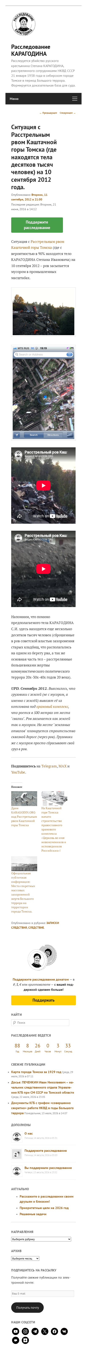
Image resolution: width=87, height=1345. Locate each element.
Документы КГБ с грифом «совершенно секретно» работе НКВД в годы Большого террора (42, 1108)
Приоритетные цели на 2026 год (44, 1208)
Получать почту (27, 1307)
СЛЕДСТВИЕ (36, 927)
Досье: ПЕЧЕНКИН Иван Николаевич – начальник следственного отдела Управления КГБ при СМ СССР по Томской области (42, 1087)
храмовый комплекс (52, 706)
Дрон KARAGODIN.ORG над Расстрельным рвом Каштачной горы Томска (24, 816)
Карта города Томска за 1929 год (36, 1072)
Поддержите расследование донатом (41, 979)
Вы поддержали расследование (48, 1168)
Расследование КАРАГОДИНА (30, 50)
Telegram (49, 766)
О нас (28, 1133)
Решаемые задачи (33, 1214)
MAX (62, 766)
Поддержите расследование (45, 1150)
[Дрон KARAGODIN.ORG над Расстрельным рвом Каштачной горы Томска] (24, 798)
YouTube (18, 772)
